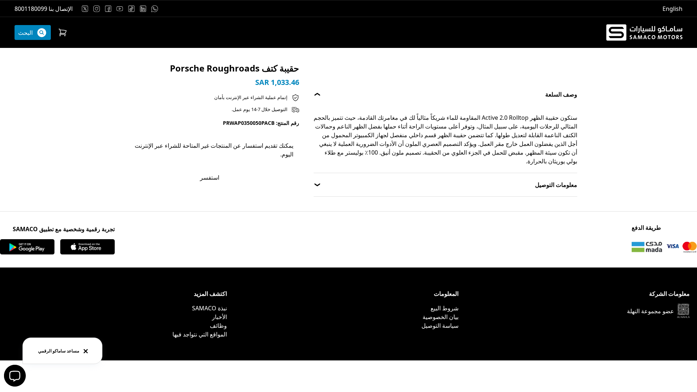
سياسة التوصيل (439, 326)
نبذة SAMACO (209, 308)
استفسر (209, 177)
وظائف (218, 326)
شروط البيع (444, 308)
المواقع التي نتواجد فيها (199, 334)
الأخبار (219, 317)
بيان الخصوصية (440, 317)
